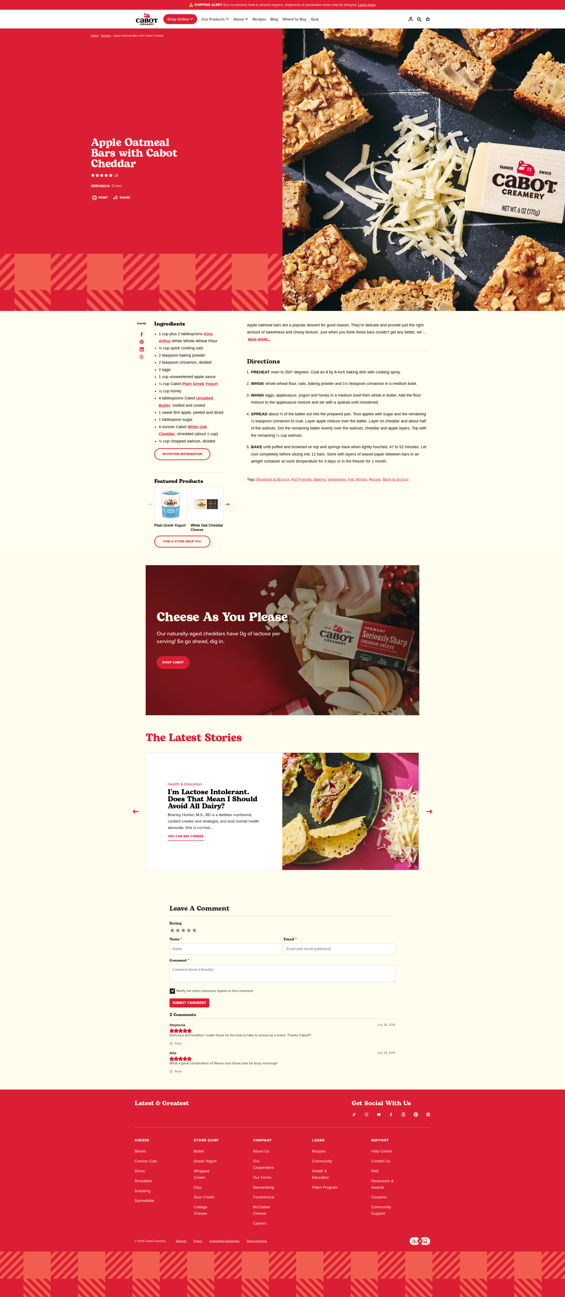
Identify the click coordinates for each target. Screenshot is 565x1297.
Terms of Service (257, 1241)
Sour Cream (204, 1197)
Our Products (213, 19)
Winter (361, 479)
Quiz (315, 19)
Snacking (143, 1191)
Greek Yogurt (205, 1161)
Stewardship (263, 1187)
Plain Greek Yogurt (200, 384)
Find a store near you (182, 542)
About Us (261, 1151)
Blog (274, 19)
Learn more (366, 4)
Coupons (379, 1197)
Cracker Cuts (146, 1161)
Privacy (197, 1241)
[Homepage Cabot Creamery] (147, 19)
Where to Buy (294, 19)
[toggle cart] (427, 19)
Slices (140, 1171)
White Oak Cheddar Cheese (207, 527)
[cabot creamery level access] (420, 1241)
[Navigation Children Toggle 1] (191, 19)
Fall (351, 479)
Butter (199, 1151)
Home (94, 36)
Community (322, 1161)
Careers (259, 1223)
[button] (150, 504)
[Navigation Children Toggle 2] (227, 19)
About (238, 19)
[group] (183, 930)
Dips (198, 1187)
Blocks (140, 1151)
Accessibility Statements (224, 1241)
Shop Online (178, 19)
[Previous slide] (135, 811)
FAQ (375, 1171)
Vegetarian (337, 479)
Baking (320, 479)
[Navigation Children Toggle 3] (246, 19)
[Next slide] (429, 811)
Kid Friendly (302, 479)
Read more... (259, 339)
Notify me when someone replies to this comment (214, 990)
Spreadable (144, 1200)
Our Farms (262, 1177)
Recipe (375, 479)
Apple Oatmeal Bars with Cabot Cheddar (138, 36)
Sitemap (181, 1241)
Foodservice (263, 1197)
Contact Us (380, 1161)
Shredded (143, 1181)
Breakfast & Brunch (273, 479)
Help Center (381, 1151)
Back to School (396, 479)
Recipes (259, 19)
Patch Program (325, 1187)
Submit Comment (189, 1003)
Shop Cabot (173, 662)
